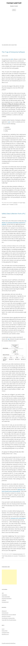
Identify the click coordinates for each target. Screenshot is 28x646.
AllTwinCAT (4, 611)
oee (7, 204)
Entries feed (4, 630)
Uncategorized (5, 602)
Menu (14, 9)
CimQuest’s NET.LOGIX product (18, 518)
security (16, 555)
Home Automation (6, 596)
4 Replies (4, 217)
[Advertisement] (14, 26)
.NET (3, 593)
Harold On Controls (6, 616)
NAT (9, 339)
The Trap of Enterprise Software (13, 52)
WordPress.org (5, 634)
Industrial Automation (18, 554)
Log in (3, 629)
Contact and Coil (14, 3)
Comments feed (5, 632)
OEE (9, 122)
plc (13, 555)
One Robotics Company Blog (8, 618)
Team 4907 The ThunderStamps (9, 620)
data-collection (8, 555)
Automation (4, 595)
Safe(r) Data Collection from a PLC (13, 214)
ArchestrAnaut (5, 612)
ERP (12, 59)
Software (15, 202)
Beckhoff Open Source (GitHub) (9, 614)
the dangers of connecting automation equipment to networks (14, 222)
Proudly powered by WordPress (8, 643)
